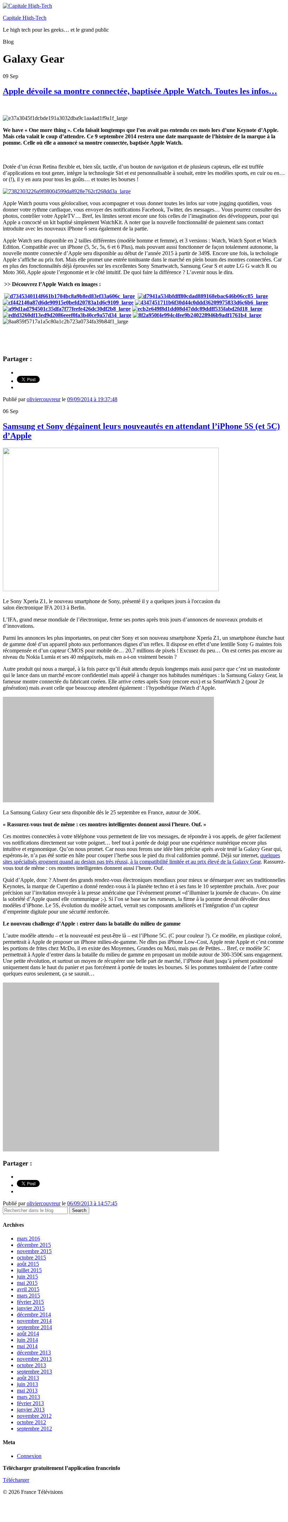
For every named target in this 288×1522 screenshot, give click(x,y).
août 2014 (28, 1334)
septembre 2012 (34, 1429)
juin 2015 (27, 1277)
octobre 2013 (31, 1365)
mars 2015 (28, 1296)
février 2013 (30, 1403)
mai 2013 (27, 1391)
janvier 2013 (31, 1410)
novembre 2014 (34, 1321)
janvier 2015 (31, 1308)
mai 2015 (27, 1283)
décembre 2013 (34, 1353)
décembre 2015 (34, 1245)
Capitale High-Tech (24, 18)
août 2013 (28, 1378)
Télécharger (16, 1480)
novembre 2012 (34, 1416)
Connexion (29, 1456)
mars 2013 (28, 1397)
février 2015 (30, 1302)
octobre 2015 (31, 1258)
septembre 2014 (34, 1327)
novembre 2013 (34, 1359)
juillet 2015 (29, 1270)
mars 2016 (28, 1239)
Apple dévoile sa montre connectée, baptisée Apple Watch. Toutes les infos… (140, 91)
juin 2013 (27, 1384)
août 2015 (28, 1264)
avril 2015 (28, 1289)
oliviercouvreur (43, 399)
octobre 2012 (31, 1422)
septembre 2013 (34, 1372)
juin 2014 (27, 1340)
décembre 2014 (34, 1315)
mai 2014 (27, 1346)
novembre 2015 (34, 1251)
